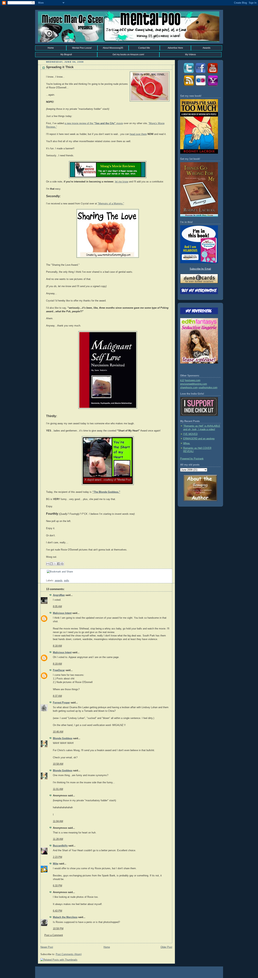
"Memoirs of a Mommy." (111, 203)
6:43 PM (57, 910)
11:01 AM (58, 789)
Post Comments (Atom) (69, 954)
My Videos (190, 54)
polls (66, 580)
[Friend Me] (200, 73)
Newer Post (46, 947)
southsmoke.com (208, 387)
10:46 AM (58, 731)
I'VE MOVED (190, 434)
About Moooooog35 (113, 48)
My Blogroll (66, 54)
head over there (138, 134)
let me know (121, 181)
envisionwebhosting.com (193, 384)
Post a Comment (53, 935)
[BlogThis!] (51, 564)
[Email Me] (212, 86)
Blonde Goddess (62, 738)
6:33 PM (57, 885)
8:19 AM (57, 664)
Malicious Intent (62, 613)
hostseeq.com (192, 380)
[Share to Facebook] (58, 564)
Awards (206, 48)
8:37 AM (57, 696)
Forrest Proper (61, 702)
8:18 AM (57, 646)
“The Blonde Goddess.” (106, 492)
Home (51, 48)
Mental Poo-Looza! (82, 48)
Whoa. (186, 443)
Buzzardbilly (60, 845)
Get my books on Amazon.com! (128, 54)
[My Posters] (200, 86)
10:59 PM (58, 928)
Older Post (166, 947)
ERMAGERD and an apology (199, 438)
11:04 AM (58, 821)
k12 (182, 380)
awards (59, 580)
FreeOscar (59, 670)
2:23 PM (57, 857)
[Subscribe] (188, 86)
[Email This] (48, 564)
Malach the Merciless (65, 917)
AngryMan (59, 595)
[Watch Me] (212, 73)
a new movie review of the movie (94, 123)
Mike (55, 863)
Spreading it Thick (59, 67)
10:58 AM (58, 764)
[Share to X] (55, 564)
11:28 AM (58, 839)
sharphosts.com (189, 387)
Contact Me (144, 48)
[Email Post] (46, 577)
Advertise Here (175, 48)
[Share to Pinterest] (62, 564)
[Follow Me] (188, 73)
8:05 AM (57, 606)
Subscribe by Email (200, 269)
